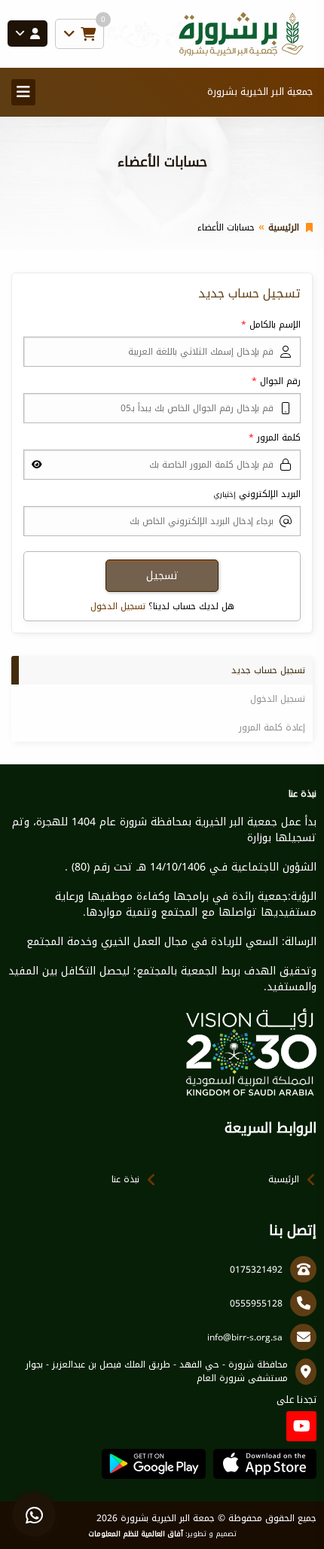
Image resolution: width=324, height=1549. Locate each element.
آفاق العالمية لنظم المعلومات (135, 1534)
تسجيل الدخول (117, 606)
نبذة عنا (125, 1179)
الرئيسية (283, 227)
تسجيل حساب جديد (268, 670)
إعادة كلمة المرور (272, 727)
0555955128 (256, 1303)
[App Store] (264, 1464)
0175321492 (256, 1269)
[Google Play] (153, 1464)
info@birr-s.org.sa (245, 1337)
